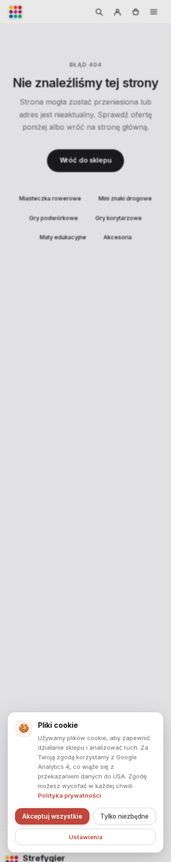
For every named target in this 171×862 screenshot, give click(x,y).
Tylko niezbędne (124, 816)
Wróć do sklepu (86, 160)
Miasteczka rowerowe (50, 198)
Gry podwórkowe (53, 218)
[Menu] (153, 12)
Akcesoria (118, 237)
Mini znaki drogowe (125, 198)
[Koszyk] (135, 12)
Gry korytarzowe (118, 218)
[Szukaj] (99, 12)
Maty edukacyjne (63, 237)
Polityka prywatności (69, 795)
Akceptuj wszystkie (52, 816)
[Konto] (117, 12)
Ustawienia (86, 837)
